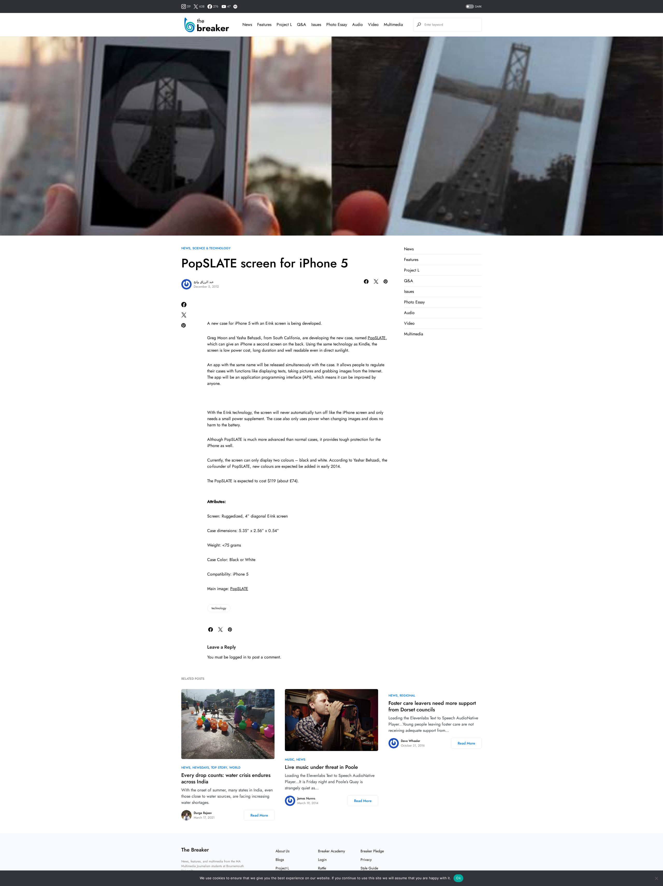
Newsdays (200, 767)
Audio (409, 313)
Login (322, 859)
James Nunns (306, 798)
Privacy (366, 859)
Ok (458, 878)
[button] (473, 6)
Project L (411, 270)
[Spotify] (235, 6)
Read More (259, 815)
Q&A (408, 281)
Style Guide (369, 868)
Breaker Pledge (372, 851)
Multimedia (413, 334)
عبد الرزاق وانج (204, 282)
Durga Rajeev (203, 813)
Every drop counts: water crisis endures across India (225, 778)
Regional (407, 695)
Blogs (280, 859)
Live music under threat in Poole (321, 767)
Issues (409, 291)
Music (289, 759)
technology (219, 608)
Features (411, 260)
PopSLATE (239, 589)
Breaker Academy (331, 851)
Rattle (322, 868)
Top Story (219, 767)
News (185, 248)
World (234, 767)
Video (409, 323)
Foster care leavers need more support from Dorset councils (432, 706)
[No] (656, 878)
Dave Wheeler (410, 741)
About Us (283, 851)
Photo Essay (414, 302)
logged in (237, 657)
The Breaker (195, 850)
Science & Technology (211, 248)
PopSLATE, (377, 338)
